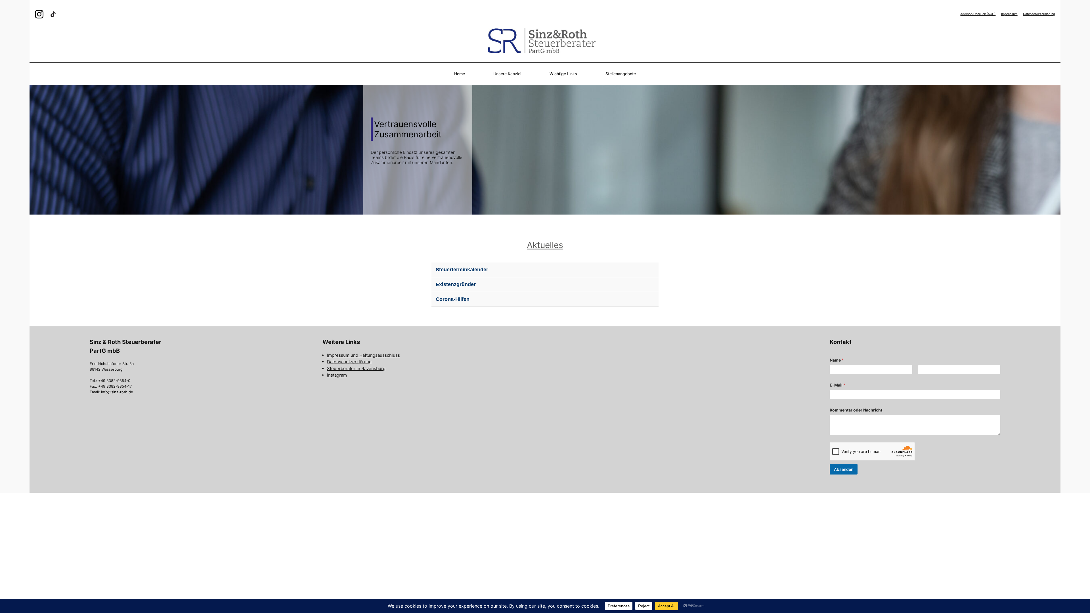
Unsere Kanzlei (507, 73)
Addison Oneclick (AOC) (977, 14)
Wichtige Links (563, 73)
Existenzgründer (456, 284)
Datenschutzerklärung (1039, 14)
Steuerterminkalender (462, 269)
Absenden (843, 469)
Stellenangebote (620, 73)
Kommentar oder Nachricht (856, 410)
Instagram (337, 375)
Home (459, 73)
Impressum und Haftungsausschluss (363, 355)
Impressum (1009, 14)
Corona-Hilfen (452, 299)
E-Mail (837, 385)
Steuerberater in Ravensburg (356, 368)
